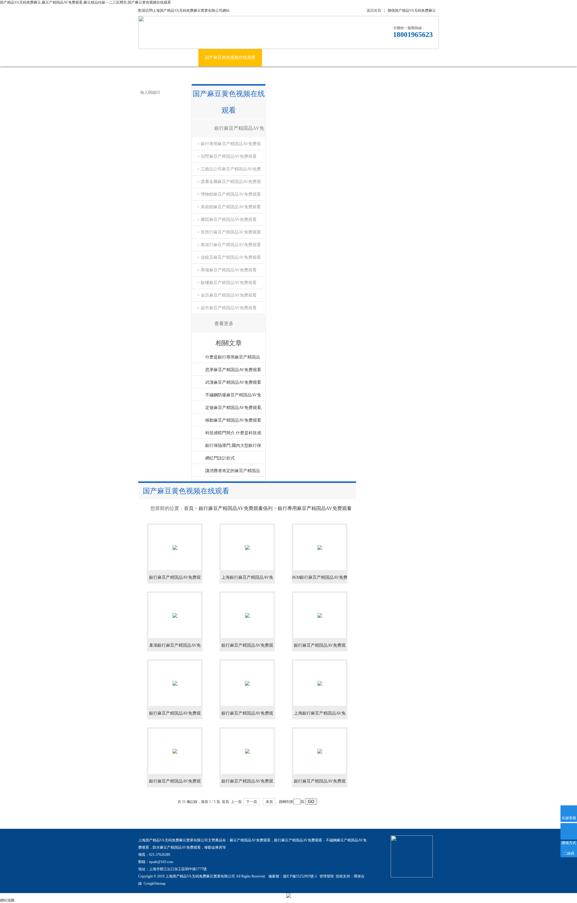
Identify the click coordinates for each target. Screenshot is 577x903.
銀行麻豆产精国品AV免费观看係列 (239, 131)
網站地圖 (7, 900)
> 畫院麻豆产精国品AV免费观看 (227, 219)
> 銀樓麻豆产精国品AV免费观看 (227, 282)
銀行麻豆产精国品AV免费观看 (298, 840)
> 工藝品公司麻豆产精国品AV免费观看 (229, 171)
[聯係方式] (568, 831)
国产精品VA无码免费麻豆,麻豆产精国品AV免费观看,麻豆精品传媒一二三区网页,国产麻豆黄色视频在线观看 (85, 2)
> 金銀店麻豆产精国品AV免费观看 (229, 257)
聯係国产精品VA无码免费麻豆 (412, 10)
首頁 (189, 508)
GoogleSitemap (155, 883)
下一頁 (251, 802)
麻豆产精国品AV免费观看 (250, 840)
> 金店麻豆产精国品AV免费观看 (227, 295)
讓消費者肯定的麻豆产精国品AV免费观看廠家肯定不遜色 (232, 472)
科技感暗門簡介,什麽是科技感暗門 (233, 434)
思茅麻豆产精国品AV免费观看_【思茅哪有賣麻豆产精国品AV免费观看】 (233, 371)
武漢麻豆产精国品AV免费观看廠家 (233, 384)
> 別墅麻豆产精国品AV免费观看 (227, 156)
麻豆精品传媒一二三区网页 (324, 57)
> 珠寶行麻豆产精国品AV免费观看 (229, 232)
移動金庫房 (213, 847)
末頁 (269, 802)
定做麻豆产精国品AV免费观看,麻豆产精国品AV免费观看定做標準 (233, 409)
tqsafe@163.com (161, 862)
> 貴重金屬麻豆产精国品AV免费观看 (229, 183)
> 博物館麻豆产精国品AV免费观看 (229, 194)
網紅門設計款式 (220, 458)
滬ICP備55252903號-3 (300, 876)
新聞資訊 (277, 57)
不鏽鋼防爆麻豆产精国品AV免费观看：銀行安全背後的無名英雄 (233, 397)
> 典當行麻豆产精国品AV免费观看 (229, 245)
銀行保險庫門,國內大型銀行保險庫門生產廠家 (233, 447)
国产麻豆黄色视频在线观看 (230, 57)
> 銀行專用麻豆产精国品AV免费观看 (229, 146)
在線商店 (370, 57)
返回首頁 (374, 10)
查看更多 (224, 323)
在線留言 (400, 57)
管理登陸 (326, 876)
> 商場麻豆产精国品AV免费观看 (227, 270)
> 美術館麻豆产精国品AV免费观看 (229, 207)
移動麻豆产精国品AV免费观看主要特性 (233, 422)
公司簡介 (183, 57)
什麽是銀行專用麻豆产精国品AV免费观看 (232, 359)
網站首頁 (153, 57)
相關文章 (228, 343)
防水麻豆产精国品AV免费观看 (177, 847)
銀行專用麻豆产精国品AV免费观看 (315, 508)
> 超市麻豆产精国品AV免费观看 (227, 308)
